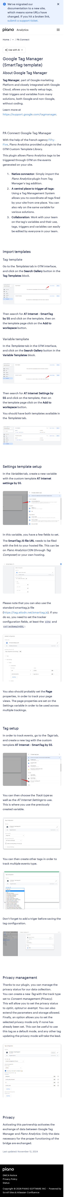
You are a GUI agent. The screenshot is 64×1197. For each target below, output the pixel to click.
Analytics (23, 29)
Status (6, 1182)
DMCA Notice (10, 1175)
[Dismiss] (58, 4)
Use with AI (14, 49)
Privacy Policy (10, 1179)
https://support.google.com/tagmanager (29, 114)
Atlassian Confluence (28, 1192)
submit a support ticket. (23, 20)
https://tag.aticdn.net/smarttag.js (26, 612)
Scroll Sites (9, 1192)
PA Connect (23, 39)
